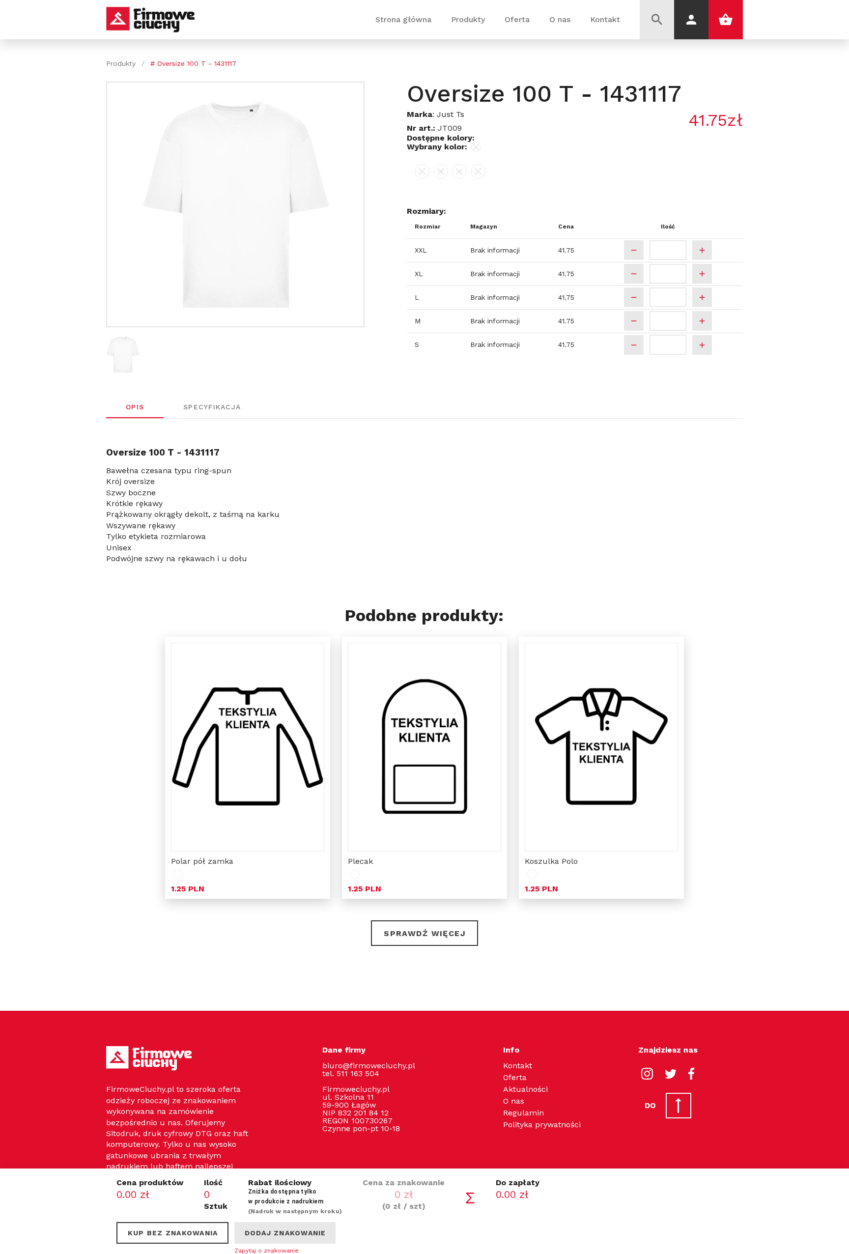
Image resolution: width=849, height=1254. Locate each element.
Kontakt (605, 19)
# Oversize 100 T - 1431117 (193, 63)
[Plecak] (424, 747)
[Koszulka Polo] (601, 747)
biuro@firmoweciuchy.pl (368, 1065)
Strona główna (403, 19)
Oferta (517, 19)
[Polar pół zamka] (247, 747)
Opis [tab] (135, 406)
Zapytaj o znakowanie (266, 1251)
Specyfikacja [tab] (212, 406)
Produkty (468, 19)
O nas (559, 19)
